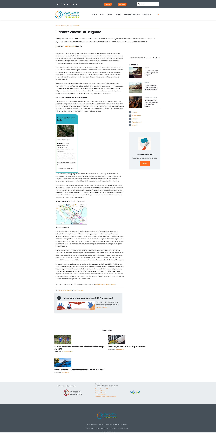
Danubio (69, 290)
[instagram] (58, 4)
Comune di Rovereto (100, 393)
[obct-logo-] (67, 9)
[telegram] (76, 4)
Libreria (134, 119)
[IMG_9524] (62, 335)
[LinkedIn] (150, 58)
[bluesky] (64, 4)
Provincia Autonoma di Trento (103, 389)
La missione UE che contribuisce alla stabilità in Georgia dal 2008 (79, 347)
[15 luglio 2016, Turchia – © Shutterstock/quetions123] (135, 97)
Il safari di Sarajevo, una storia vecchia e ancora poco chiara (151, 87)
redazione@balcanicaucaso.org (105, 284)
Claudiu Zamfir (120, 349)
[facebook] (61, 4)
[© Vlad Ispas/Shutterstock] (116, 335)
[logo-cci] (73, 389)
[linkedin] (70, 4)
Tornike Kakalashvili (67, 351)
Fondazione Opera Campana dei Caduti (105, 396)
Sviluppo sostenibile (73, 26)
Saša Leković (65, 372)
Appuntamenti (136, 122)
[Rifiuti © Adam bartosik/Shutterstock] (62, 358)
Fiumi (74, 290)
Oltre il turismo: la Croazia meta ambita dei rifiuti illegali (79, 369)
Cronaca (63, 26)
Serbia (58, 26)
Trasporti (80, 290)
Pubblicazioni (136, 115)
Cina (60, 290)
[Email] (158, 58)
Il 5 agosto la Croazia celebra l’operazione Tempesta (151, 73)
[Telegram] (156, 58)
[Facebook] (144, 58)
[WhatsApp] (153, 58)
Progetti (134, 125)
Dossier (134, 112)
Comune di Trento (100, 391)
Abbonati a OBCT (101, 307)
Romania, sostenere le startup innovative (126, 346)
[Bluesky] (147, 58)
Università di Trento (100, 394)
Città (64, 290)
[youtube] (67, 4)
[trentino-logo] (135, 391)
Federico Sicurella (70, 46)
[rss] (73, 4)
